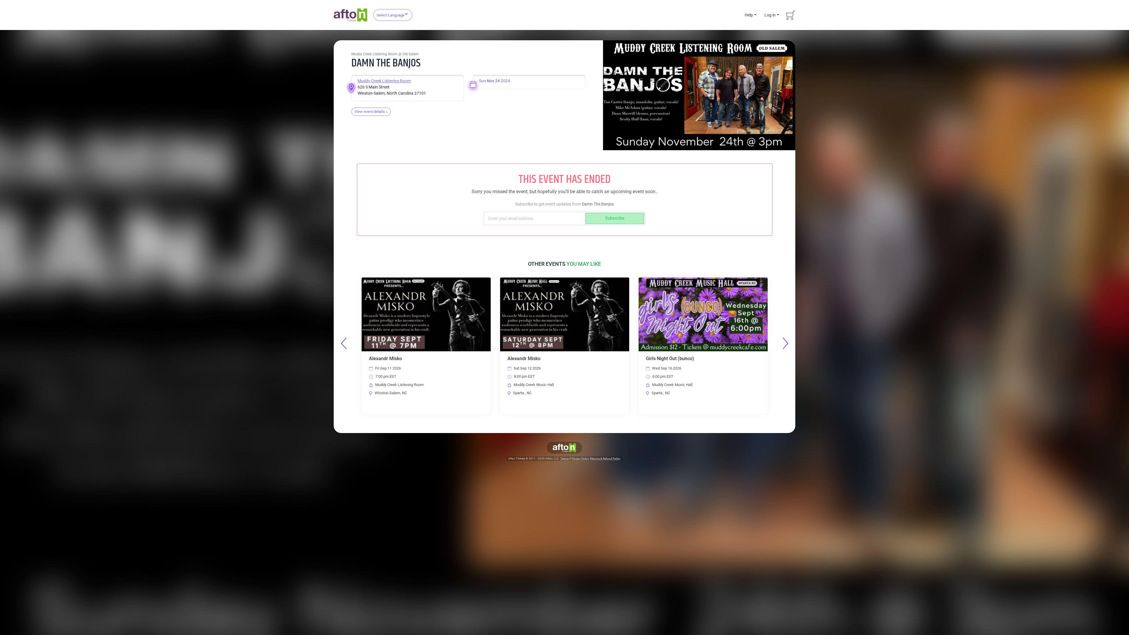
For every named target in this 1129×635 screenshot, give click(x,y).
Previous (343, 343)
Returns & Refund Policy (605, 458)
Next (785, 343)
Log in (770, 15)
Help (749, 15)
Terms (564, 458)
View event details (370, 111)
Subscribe (614, 218)
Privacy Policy (580, 458)
